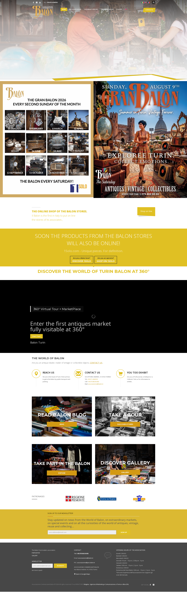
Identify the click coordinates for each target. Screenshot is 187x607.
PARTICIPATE (36, 553)
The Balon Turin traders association (43, 550)
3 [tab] (179, 77)
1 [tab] (179, 76)
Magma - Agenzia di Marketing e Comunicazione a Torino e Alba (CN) (106, 584)
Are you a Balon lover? (81, 259)
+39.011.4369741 (52, 2)
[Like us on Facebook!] (150, 584)
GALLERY (34, 556)
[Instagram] (36, 2)
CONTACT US (92, 372)
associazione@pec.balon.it (86, 563)
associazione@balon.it (85, 558)
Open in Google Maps (82, 574)
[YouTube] (40, 2)
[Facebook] (33, 2)
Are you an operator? (106, 259)
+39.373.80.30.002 (82, 553)
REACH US (48, 372)
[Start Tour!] (93, 324)
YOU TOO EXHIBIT (137, 372)
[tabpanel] (93, 40)
